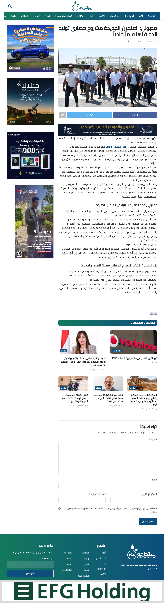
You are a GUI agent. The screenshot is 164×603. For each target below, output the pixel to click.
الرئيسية (151, 16)
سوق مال (114, 16)
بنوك (91, 16)
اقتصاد (101, 16)
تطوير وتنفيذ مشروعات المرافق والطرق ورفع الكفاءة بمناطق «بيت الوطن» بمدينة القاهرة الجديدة (83, 362)
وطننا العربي (66, 570)
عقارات (80, 16)
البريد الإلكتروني (97, 494)
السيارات (24, 16)
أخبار (141, 16)
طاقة (13, 16)
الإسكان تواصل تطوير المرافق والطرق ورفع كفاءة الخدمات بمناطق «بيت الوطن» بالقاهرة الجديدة (143, 400)
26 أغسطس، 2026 (149, 362)
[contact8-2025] (30, 48)
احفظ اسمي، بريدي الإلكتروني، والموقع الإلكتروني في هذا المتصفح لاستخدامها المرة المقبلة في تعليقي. (112, 510)
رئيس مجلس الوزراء (117, 146)
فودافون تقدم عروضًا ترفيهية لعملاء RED (134, 358)
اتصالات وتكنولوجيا (63, 16)
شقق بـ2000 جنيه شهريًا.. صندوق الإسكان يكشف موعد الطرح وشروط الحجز (74, 398)
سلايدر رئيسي (83, 576)
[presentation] (156, 313)
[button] (107, 313)
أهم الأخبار (129, 16)
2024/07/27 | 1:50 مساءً (146, 41)
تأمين (47, 16)
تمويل (36, 16)
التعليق (153, 439)
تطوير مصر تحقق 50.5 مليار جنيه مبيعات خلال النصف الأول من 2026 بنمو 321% (108, 398)
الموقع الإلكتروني (148, 494)
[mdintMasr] (30, 102)
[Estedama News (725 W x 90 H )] (107, 129)
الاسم (153, 479)
